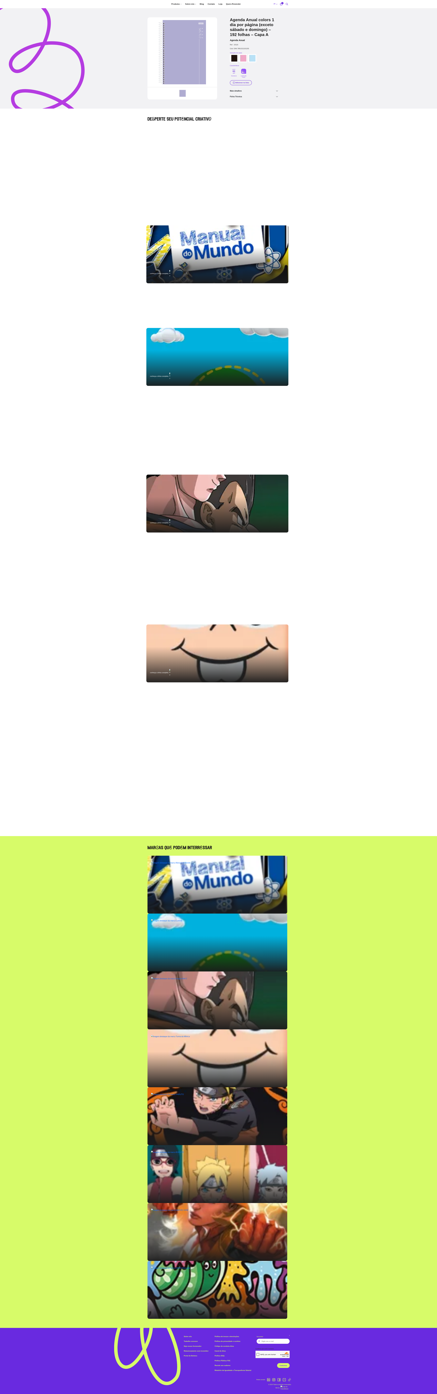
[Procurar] (287, 4)
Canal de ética (220, 1351)
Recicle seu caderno (222, 1365)
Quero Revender (233, 4)
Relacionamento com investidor (196, 1351)
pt (274, 4)
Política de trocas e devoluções (227, 1336)
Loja (220, 4)
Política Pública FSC (222, 1361)
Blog (202, 4)
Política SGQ (219, 1356)
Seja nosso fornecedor (192, 1346)
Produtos (175, 4)
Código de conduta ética (224, 1346)
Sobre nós (189, 4)
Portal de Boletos (190, 1356)
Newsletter (260, 1336)
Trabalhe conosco (191, 1341)
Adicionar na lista (242, 83)
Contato (211, 4)
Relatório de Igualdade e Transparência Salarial (233, 1370)
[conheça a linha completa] (217, 885)
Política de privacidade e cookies (227, 1341)
